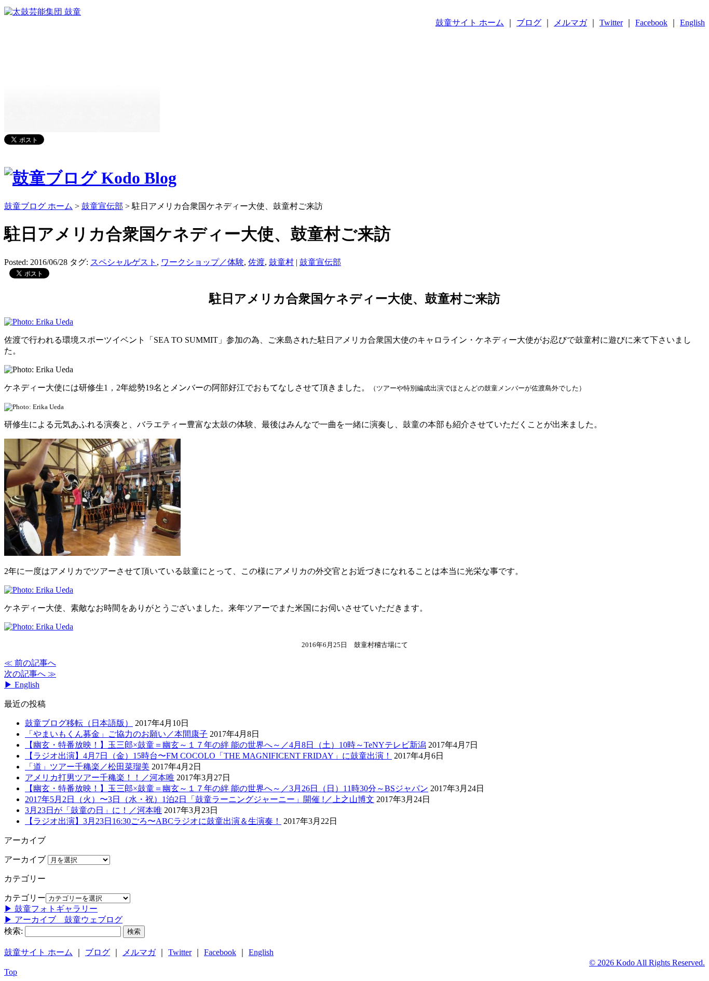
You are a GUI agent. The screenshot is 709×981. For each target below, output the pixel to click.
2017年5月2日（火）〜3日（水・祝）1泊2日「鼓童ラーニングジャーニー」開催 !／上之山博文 (199, 799)
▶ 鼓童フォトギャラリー (51, 908)
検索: (13, 931)
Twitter (611, 22)
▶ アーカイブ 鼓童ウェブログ (63, 919)
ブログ (528, 22)
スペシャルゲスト (123, 262)
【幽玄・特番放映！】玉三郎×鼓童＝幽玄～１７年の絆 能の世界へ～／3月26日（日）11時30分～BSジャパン (226, 788)
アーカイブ (25, 859)
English (692, 22)
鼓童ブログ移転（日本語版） (79, 723)
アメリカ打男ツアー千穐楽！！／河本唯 (99, 777)
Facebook (651, 22)
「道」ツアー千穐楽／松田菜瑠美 (87, 766)
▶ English (21, 684)
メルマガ (570, 22)
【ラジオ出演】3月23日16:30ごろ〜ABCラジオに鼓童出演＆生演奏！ (153, 821)
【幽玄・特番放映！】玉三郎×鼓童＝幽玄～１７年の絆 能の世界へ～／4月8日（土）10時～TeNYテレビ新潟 (225, 744)
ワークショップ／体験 (202, 262)
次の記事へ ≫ (30, 673)
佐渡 (256, 262)
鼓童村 (281, 262)
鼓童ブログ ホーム (38, 206)
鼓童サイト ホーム (469, 22)
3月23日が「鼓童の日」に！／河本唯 (93, 810)
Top (10, 972)
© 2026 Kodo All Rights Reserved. (647, 962)
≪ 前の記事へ (30, 662)
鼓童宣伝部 (320, 262)
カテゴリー (25, 897)
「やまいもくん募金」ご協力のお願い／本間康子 (116, 734)
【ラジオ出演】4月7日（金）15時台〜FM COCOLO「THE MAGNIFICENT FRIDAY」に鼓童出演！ (208, 755)
